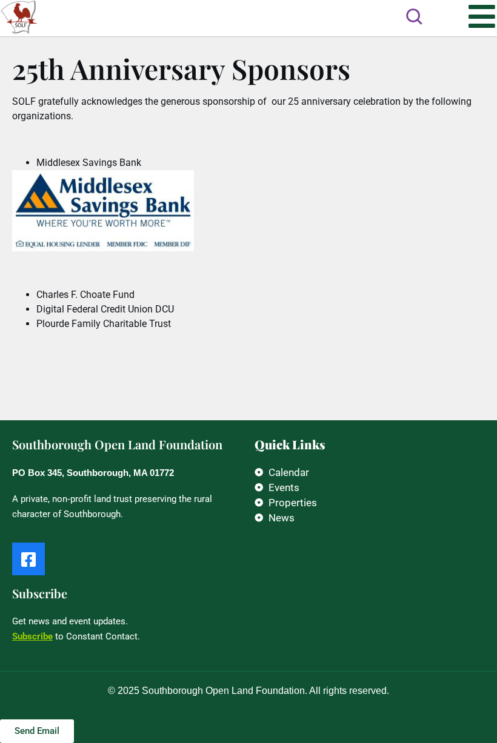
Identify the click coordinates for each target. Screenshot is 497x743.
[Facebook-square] (28, 559)
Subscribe (32, 636)
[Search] (414, 16)
